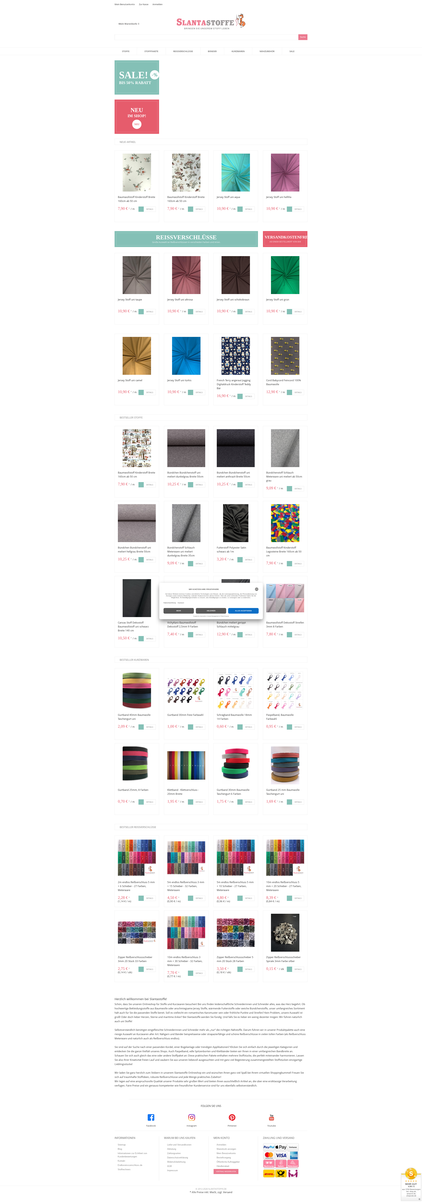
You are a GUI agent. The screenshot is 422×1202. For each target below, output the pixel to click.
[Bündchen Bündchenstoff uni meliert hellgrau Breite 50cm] (137, 523)
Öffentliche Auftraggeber (228, 1162)
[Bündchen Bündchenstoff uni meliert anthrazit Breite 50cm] (236, 448)
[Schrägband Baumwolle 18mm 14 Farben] (236, 690)
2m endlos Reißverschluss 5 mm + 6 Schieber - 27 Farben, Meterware (136, 886)
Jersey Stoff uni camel (130, 380)
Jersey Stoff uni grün (277, 299)
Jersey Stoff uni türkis (179, 380)
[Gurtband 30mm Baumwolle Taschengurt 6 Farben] (236, 765)
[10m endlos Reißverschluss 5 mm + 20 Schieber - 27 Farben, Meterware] (285, 858)
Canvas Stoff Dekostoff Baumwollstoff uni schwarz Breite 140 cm (133, 626)
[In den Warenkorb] (141, 209)
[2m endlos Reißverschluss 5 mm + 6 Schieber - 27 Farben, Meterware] (137, 858)
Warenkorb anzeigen (226, 1149)
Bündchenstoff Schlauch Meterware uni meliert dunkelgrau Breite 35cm (181, 551)
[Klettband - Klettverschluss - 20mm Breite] (186, 765)
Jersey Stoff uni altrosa (180, 299)
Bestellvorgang (224, 1157)
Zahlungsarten (174, 1153)
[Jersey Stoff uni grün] (285, 275)
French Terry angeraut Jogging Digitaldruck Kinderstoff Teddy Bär (234, 384)
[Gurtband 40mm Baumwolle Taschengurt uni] (137, 690)
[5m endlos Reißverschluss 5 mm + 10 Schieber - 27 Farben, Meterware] (236, 858)
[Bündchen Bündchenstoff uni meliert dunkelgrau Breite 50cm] (186, 448)
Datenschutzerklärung (177, 1157)
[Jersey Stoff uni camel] (137, 356)
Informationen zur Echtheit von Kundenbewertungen (132, 1155)
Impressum (172, 1170)
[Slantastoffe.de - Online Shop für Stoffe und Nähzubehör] (211, 15)
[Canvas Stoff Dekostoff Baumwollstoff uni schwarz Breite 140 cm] (137, 598)
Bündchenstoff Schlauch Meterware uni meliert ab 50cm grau (284, 476)
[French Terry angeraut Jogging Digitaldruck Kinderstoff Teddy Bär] (236, 356)
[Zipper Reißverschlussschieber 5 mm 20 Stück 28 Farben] (236, 933)
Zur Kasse (143, 4)
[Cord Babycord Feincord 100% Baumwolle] (285, 356)
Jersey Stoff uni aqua (228, 197)
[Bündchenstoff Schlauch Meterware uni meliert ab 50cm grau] (285, 448)
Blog (120, 1149)
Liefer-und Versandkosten (179, 1144)
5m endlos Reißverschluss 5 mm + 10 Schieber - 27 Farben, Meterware (235, 886)
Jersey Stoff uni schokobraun (233, 299)
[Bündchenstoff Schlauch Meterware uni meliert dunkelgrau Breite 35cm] (186, 523)
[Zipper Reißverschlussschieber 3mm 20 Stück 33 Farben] (137, 933)
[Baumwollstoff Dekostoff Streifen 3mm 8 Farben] (285, 598)
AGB (169, 1166)
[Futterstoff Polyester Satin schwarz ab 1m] (236, 523)
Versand (227, 1192)
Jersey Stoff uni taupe (130, 299)
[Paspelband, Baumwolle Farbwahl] (285, 690)
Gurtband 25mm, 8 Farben (133, 789)
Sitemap (122, 1144)
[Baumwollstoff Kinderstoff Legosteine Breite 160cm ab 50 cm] (285, 523)
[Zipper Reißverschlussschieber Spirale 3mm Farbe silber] (285, 933)
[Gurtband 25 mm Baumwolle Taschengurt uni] (285, 765)
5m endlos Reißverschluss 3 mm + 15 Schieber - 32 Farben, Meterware (185, 886)
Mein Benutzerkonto (125, 4)
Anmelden (157, 4)
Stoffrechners (124, 1169)
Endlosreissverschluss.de (130, 1165)
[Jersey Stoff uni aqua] (236, 173)
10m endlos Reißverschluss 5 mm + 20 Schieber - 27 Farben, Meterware (283, 886)
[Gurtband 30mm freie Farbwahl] (186, 690)
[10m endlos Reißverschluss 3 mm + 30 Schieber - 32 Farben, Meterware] (186, 933)
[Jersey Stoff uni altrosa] (186, 275)
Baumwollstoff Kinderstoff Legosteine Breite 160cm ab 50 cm (283, 551)
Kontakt (121, 1161)
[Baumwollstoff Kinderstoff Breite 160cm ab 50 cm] (137, 173)
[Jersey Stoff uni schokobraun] (236, 275)
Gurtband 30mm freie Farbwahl (185, 714)
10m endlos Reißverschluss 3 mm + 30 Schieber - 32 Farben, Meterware (184, 961)
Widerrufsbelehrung (176, 1162)
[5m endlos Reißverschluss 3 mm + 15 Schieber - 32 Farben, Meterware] (186, 858)
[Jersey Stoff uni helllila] (285, 173)
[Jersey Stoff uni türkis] (186, 356)
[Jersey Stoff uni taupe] (137, 275)
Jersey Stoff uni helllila (278, 197)
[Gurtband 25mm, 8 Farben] (137, 765)
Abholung (171, 1149)
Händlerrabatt (223, 1166)
